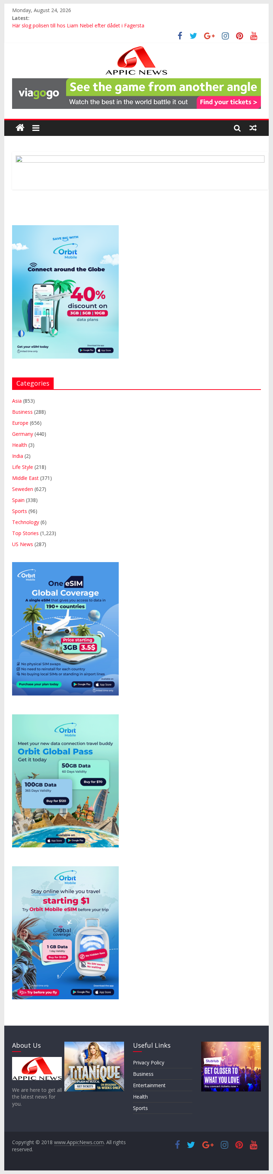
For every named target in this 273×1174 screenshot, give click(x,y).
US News (22, 544)
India (17, 456)
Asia (17, 400)
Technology (25, 522)
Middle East (25, 478)
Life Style (22, 467)
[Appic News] (20, 128)
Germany (22, 433)
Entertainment (149, 1085)
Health (19, 444)
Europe (20, 422)
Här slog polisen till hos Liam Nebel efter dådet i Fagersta (78, 26)
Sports (19, 511)
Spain (18, 500)
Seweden (22, 489)
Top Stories (25, 533)
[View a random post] (253, 127)
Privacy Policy (148, 1062)
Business (22, 411)
